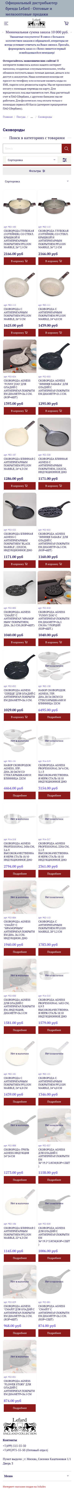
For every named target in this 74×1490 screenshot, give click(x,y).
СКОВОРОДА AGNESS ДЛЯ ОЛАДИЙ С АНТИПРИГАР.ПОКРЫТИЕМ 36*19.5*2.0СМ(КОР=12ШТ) (54, 1158)
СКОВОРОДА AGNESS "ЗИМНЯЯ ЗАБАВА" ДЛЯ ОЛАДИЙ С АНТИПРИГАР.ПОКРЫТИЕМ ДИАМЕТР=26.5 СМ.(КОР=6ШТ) (53, 542)
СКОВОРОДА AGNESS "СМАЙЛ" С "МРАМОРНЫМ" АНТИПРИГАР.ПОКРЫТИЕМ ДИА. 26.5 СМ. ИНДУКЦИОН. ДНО (19, 930)
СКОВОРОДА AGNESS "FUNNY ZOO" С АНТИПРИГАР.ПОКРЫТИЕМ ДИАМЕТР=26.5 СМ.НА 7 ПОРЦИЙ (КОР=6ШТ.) (53, 620)
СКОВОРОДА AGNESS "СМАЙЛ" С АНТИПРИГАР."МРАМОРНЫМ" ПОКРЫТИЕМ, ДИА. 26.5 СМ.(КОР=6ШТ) (19, 618)
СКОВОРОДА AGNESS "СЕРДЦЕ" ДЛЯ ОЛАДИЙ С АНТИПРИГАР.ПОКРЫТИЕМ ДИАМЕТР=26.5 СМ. (19, 695)
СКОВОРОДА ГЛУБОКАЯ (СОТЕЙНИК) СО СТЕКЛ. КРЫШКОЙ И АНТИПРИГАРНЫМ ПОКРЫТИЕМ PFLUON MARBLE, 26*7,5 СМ (19, 239)
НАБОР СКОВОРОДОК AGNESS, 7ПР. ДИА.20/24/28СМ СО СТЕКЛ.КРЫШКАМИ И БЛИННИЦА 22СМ (52, 696)
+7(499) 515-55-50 (14, 1446)
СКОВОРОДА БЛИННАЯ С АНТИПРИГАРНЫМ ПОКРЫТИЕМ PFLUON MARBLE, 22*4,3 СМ (19, 1233)
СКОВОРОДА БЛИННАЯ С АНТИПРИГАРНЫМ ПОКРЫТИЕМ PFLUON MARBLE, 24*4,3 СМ (19, 464)
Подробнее (54, 717)
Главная (8, 117)
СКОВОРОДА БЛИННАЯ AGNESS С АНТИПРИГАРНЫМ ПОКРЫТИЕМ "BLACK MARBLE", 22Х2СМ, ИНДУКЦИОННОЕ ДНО (18, 542)
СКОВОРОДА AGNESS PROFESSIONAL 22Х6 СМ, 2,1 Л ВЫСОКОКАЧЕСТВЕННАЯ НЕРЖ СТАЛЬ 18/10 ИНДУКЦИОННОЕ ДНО (53, 851)
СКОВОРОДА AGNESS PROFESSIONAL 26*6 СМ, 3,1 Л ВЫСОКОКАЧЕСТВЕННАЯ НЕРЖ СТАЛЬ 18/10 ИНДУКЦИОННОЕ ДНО (53, 773)
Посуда (21, 117)
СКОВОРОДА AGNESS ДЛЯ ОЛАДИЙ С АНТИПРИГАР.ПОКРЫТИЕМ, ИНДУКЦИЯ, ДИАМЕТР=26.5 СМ (19, 1006)
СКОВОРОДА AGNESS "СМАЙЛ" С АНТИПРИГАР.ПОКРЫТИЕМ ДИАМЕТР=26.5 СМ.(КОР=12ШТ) (53, 1312)
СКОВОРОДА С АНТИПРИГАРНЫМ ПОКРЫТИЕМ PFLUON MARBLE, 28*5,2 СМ (52, 926)
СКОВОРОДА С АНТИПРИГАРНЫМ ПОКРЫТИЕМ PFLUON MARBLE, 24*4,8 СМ (52, 314)
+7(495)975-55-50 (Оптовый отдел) (25, 1450)
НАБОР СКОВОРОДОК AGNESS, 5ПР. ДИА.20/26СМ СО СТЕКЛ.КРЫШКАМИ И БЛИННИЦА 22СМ (17, 771)
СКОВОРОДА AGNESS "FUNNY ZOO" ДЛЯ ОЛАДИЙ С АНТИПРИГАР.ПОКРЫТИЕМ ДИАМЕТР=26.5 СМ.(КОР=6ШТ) (19, 389)
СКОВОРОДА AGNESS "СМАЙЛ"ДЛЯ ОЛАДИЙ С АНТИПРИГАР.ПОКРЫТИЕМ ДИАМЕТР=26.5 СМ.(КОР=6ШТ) (19, 1312)
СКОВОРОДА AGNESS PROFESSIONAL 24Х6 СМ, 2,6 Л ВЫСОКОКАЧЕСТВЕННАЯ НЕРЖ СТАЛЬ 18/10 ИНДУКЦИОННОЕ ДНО (19, 851)
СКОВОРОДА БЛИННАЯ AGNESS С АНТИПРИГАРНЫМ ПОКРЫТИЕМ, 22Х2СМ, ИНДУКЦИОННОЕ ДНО (53, 465)
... (32, 116)
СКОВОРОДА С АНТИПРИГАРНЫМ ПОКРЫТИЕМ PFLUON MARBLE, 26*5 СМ (17, 314)
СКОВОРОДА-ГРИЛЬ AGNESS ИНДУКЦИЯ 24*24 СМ (16, 1153)
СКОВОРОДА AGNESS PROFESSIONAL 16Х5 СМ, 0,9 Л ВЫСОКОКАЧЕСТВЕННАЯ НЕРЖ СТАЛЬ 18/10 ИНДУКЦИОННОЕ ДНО (53, 1008)
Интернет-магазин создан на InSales (24, 1486)
